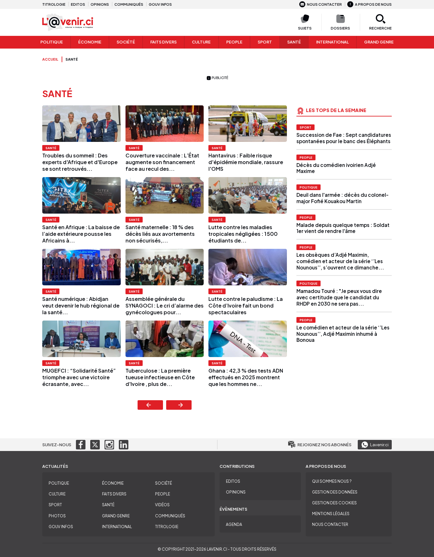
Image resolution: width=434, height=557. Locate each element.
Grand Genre (116, 516)
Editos (78, 4)
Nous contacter (324, 4)
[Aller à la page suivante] (179, 405)
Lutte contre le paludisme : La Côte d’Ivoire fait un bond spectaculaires (245, 305)
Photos (57, 516)
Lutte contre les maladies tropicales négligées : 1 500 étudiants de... (243, 234)
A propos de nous (373, 4)
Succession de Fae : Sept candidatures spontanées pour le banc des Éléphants (343, 138)
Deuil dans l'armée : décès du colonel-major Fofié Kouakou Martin (342, 198)
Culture (201, 41)
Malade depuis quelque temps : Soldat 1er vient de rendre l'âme (343, 228)
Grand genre (379, 41)
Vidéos (162, 504)
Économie (89, 41)
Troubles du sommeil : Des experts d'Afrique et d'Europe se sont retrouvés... (80, 162)
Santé (294, 41)
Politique (51, 41)
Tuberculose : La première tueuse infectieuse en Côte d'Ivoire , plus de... (160, 377)
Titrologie (53, 4)
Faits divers (114, 494)
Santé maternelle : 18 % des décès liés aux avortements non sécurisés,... (160, 234)
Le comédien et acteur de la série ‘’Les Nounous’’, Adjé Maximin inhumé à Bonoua (343, 333)
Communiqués (128, 4)
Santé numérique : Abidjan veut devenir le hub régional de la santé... (80, 305)
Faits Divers (163, 41)
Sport (265, 41)
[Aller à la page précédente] (150, 405)
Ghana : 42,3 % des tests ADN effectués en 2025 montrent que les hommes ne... (245, 377)
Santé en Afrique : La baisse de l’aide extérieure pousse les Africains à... (81, 234)
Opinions (100, 4)
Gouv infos (160, 4)
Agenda (234, 524)
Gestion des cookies (334, 503)
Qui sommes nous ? (332, 481)
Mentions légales (330, 513)
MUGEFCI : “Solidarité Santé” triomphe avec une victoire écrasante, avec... (79, 377)
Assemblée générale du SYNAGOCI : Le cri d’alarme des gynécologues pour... (164, 305)
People (234, 41)
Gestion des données (334, 492)
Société (126, 41)
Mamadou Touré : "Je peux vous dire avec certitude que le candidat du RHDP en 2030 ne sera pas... (339, 297)
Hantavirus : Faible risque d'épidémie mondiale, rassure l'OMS (245, 162)
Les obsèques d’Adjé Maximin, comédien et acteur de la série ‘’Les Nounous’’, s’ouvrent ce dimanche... (340, 261)
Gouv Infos (61, 526)
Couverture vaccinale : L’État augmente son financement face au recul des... (162, 162)
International (332, 41)
